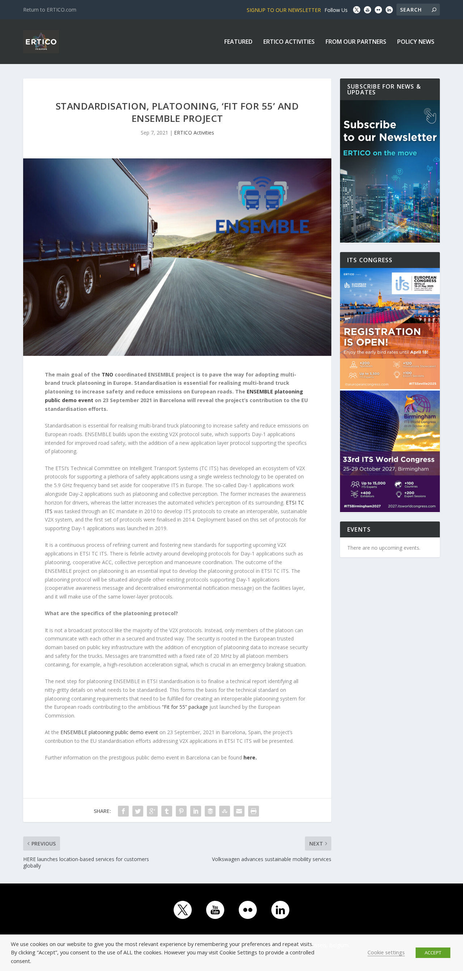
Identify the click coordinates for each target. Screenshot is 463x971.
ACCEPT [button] (433, 952)
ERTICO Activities (289, 42)
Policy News (415, 42)
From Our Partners (356, 42)
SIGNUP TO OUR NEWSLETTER (284, 10)
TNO (107, 374)
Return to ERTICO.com (49, 9)
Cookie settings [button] (386, 952)
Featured (238, 42)
